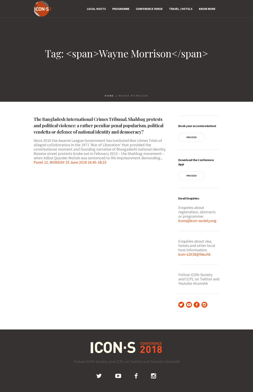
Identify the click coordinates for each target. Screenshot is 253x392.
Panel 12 (41, 162)
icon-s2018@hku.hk (194, 254)
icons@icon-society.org (197, 220)
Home (109, 95)
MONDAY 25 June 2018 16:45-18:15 (78, 162)
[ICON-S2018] (127, 347)
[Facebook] (197, 305)
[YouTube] (189, 305)
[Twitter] (181, 305)
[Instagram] (204, 305)
